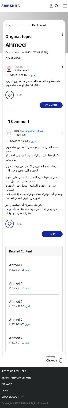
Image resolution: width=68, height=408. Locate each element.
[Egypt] (10, 5)
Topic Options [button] (56, 34)
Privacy (7, 384)
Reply (52, 234)
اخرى (33, 75)
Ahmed (14, 265)
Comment (51, 105)
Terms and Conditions (16, 377)
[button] (56, 67)
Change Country (13, 396)
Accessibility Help (14, 371)
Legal (5, 390)
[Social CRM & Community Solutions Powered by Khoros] (54, 359)
